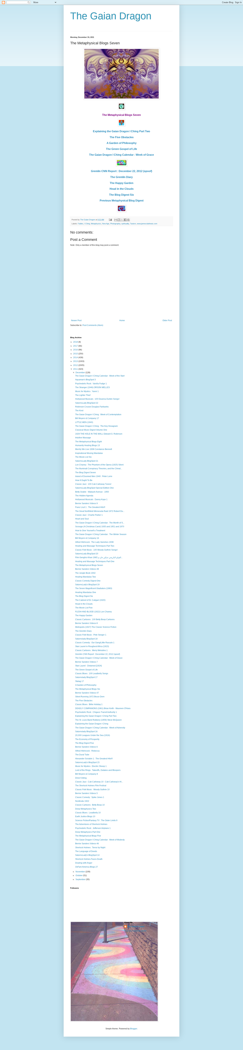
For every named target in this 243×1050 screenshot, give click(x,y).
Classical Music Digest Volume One (91, 430)
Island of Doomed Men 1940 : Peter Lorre (93, 476)
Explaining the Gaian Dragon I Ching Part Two (121, 131)
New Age (105, 224)
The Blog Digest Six (121, 194)
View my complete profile (135, 931)
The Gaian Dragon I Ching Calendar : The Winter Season (100, 534)
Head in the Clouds (122, 188)
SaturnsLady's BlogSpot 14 (87, 855)
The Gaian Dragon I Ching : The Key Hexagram (96, 426)
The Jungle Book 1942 (85, 573)
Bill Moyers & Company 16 (87, 538)
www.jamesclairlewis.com (147, 224)
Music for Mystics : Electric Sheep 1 (91, 766)
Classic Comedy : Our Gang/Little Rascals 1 (94, 642)
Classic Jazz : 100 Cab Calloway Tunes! (93, 484)
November (80, 872)
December (80, 372)
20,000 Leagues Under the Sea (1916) (92, 735)
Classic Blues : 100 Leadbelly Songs (91, 673)
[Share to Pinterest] (128, 219)
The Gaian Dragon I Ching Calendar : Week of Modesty (100, 840)
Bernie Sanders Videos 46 (87, 843)
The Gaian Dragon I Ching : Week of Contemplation (98, 414)
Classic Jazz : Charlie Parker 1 (89, 515)
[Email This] (115, 219)
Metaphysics (96, 224)
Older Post (167, 320)
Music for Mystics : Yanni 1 (87, 391)
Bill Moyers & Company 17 (87, 418)
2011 (75, 369)
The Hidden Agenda (84, 496)
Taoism (133, 224)
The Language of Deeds (86, 851)
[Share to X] (122, 219)
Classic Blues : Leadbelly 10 (88, 813)
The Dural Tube (82, 754)
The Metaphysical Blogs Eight (88, 441)
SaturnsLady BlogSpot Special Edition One (94, 488)
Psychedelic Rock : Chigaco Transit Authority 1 (96, 712)
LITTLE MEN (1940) (84, 422)
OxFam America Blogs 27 (86, 867)
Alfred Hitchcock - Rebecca (87, 751)
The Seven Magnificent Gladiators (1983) (93, 588)
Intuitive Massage (83, 437)
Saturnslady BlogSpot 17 (86, 677)
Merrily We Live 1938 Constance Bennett (93, 449)
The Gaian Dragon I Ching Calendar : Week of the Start (99, 376)
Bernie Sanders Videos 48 (87, 569)
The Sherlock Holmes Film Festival (90, 785)
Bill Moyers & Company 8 (86, 774)
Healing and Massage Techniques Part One (94, 561)
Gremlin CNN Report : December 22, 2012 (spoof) (121, 171)
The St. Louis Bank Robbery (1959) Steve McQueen (98, 720)
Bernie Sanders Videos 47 (87, 693)
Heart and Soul (82, 519)
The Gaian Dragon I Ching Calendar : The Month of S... (99, 523)
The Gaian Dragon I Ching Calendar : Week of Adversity (100, 728)
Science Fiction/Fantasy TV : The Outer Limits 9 (96, 820)
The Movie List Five (84, 608)
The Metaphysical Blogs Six (87, 689)
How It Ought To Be (83, 480)
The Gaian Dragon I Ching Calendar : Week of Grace (121, 154)
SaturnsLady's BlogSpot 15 (87, 762)
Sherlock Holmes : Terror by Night (90, 847)
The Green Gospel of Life (121, 149)
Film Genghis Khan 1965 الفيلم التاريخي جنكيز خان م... (98, 557)
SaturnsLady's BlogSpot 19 (87, 584)
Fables (80, 224)
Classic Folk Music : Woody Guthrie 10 (92, 789)
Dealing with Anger (83, 863)
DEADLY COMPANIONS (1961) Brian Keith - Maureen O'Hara (102, 708)
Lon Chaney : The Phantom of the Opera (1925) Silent (99, 465)
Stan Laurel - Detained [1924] (88, 666)
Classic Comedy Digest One (88, 581)
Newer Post (76, 320)
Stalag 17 (79, 681)
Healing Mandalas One (85, 592)
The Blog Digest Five (84, 743)
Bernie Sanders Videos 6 (86, 747)
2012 (75, 365)
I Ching (87, 224)
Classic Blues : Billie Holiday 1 (88, 704)
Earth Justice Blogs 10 (85, 816)
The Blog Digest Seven (85, 472)
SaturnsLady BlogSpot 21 (86, 461)
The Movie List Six (83, 457)
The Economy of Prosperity (87, 739)
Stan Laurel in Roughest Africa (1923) (92, 646)
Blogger (133, 1029)
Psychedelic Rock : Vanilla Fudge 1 (91, 383)
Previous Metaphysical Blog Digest (121, 200)
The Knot (79, 410)
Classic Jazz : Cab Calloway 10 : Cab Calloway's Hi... (99, 782)
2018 (75, 342)
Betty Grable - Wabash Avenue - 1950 (92, 492)
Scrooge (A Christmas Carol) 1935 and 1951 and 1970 (99, 526)
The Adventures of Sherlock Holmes (91, 824)
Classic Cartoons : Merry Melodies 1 (91, 650)
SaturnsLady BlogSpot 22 (86, 403)
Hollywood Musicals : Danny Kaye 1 (91, 499)
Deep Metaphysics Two (85, 809)
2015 (75, 354)
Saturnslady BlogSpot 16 (86, 731)
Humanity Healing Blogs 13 (87, 445)
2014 (75, 357)
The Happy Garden (121, 183)
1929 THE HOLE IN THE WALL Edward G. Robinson (98, 434)
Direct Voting (81, 778)
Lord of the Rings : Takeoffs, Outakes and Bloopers (98, 770)
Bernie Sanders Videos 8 (86, 623)
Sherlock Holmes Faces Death (88, 859)
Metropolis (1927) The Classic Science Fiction (95, 627)
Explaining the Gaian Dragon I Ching (91, 724)
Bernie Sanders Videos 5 (86, 793)
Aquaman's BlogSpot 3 (85, 379)
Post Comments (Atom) (92, 325)
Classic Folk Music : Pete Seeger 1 (90, 635)
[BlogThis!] (119, 219)
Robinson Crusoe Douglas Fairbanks (92, 407)
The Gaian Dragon (110, 15)
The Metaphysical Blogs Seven (89, 565)
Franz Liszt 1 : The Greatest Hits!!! (90, 507)
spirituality (125, 224)
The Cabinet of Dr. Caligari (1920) (90, 600)
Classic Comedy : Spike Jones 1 (89, 797)
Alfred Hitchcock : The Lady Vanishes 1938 (94, 542)
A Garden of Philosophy (122, 143)
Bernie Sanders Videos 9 (86, 503)
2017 (75, 346)
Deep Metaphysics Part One (87, 832)
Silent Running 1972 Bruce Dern (89, 696)
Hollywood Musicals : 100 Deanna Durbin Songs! (97, 399)
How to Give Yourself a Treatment (90, 530)
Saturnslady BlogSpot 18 (86, 639)
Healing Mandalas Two (85, 577)
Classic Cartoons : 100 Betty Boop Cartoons (95, 619)
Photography (115, 224)
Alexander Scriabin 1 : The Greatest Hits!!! (94, 758)
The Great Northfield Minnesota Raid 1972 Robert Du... (99, 511)
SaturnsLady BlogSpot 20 (86, 554)
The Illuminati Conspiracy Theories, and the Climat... (98, 468)
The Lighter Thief (82, 395)
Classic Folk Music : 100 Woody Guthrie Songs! (96, 550)
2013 (75, 361)
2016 (75, 350)
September (81, 879)
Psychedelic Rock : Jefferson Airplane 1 (93, 828)
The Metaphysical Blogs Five (88, 836)
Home (122, 320)
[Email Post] (110, 220)
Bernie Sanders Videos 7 (86, 662)
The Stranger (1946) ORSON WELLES (92, 387)
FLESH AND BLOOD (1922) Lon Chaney (93, 612)
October (79, 875)
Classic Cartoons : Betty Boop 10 (90, 805)
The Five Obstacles (122, 137)
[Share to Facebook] (125, 219)
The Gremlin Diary (121, 177)
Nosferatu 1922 (82, 801)
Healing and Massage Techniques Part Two (94, 546)
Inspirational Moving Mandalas (89, 453)
